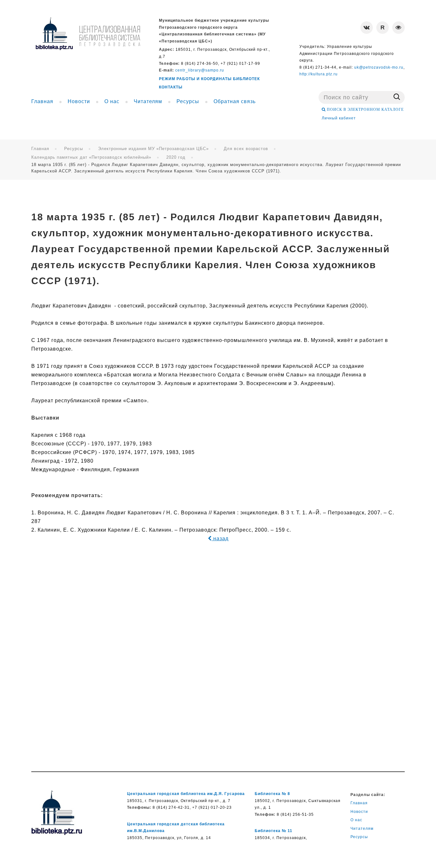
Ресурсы (73, 148)
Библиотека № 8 (272, 794)
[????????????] (87, 33)
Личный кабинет (339, 118)
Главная (40, 148)
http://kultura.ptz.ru (318, 74)
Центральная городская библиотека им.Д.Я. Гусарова (186, 794)
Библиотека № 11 (273, 831)
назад (220, 538)
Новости (359, 811)
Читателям (361, 828)
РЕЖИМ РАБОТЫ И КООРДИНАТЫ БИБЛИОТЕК (209, 79)
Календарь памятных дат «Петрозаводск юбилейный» (91, 157)
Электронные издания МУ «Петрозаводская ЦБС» (153, 148)
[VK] (366, 27)
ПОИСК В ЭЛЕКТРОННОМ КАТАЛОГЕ (365, 109)
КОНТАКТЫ (171, 87)
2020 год (175, 157)
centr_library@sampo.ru (199, 70)
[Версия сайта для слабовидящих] (398, 27)
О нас (356, 820)
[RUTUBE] (382, 27)
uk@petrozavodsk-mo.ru (378, 67)
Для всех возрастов (246, 148)
